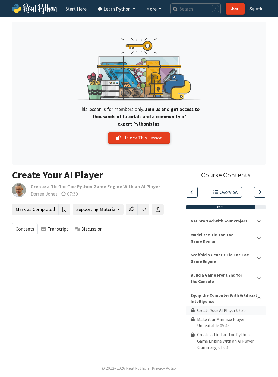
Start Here (76, 9)
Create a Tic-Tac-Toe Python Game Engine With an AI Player (95, 186)
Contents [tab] (24, 229)
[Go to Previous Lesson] (192, 192)
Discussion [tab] (92, 229)
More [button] (152, 9)
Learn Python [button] (117, 9)
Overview (229, 192)
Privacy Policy (164, 368)
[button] (132, 209)
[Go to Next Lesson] (260, 192)
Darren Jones (44, 194)
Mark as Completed (35, 209)
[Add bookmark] (64, 209)
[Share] (158, 209)
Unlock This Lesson (142, 138)
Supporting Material (96, 209)
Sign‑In (256, 8)
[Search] (174, 8)
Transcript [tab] (58, 229)
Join (235, 8)
